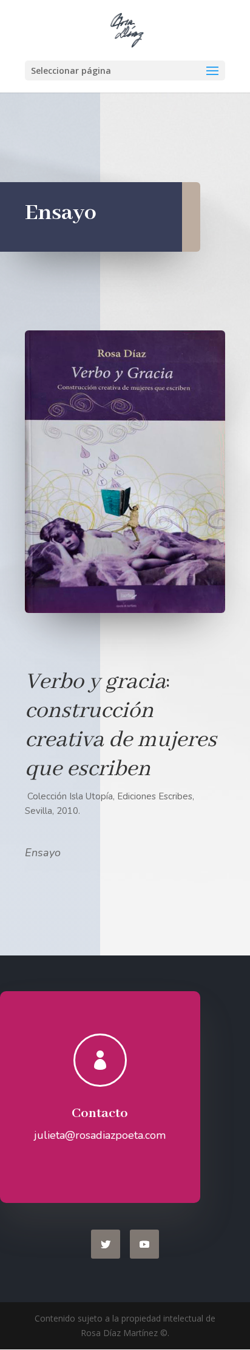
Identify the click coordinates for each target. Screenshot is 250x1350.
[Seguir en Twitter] (105, 1244)
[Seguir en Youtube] (144, 1244)
